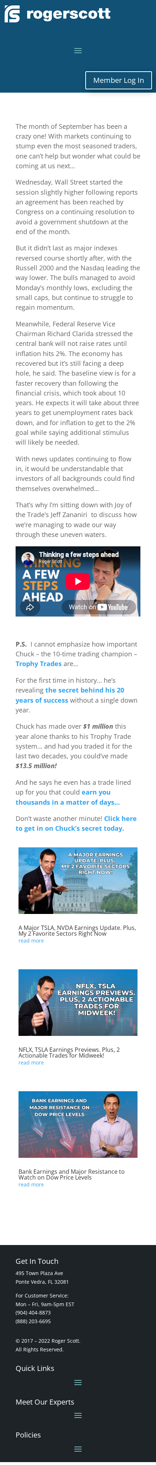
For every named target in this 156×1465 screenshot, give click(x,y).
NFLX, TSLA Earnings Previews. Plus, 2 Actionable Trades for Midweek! (69, 1052)
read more (31, 940)
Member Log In (118, 80)
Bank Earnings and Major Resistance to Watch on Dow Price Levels (72, 1174)
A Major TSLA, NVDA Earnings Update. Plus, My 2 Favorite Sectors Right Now (77, 930)
